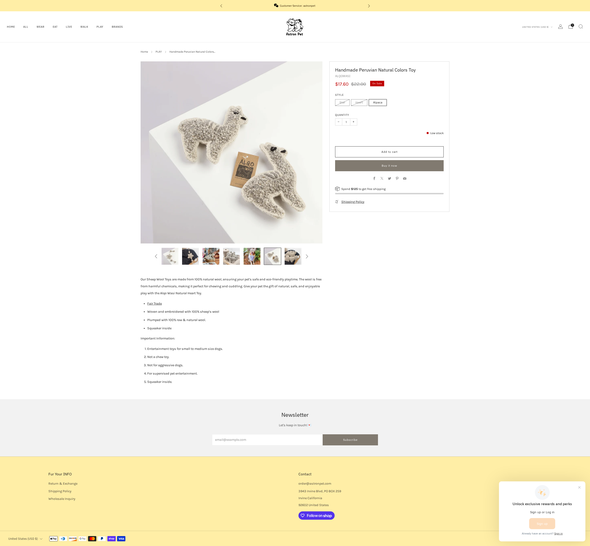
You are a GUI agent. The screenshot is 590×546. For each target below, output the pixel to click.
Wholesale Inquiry (61, 499)
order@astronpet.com (314, 484)
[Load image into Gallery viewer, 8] (272, 256)
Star (342, 102)
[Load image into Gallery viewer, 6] (231, 256)
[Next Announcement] (369, 6)
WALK (84, 26)
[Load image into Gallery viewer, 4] (190, 256)
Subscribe (350, 439)
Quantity (342, 115)
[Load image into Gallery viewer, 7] (252, 256)
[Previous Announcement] (221, 6)
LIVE (69, 26)
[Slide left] (155, 256)
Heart (359, 102)
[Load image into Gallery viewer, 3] (170, 256)
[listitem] (295, 5)
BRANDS (117, 26)
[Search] (580, 26)
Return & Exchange (62, 484)
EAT (55, 26)
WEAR (40, 26)
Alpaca (377, 102)
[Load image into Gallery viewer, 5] (211, 256)
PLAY (100, 26)
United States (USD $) (536, 27)
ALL (25, 26)
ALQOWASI (342, 76)
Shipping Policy (352, 202)
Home (11, 26)
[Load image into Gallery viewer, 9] (293, 256)
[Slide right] (307, 256)
